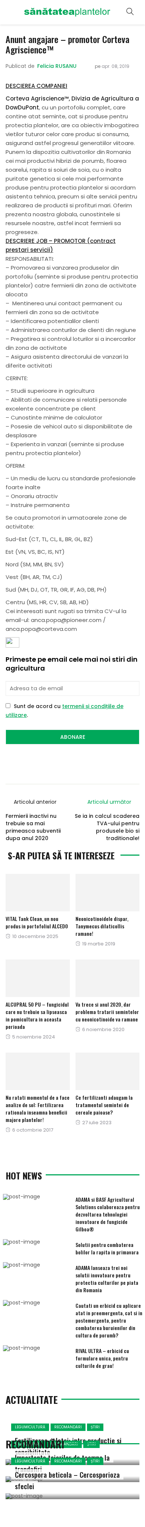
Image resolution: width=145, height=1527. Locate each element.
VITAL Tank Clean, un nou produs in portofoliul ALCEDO (37, 922)
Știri (95, 1427)
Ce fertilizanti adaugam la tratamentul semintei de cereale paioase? (104, 1104)
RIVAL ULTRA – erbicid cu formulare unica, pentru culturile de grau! (102, 1358)
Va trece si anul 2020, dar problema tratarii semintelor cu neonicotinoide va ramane (107, 1011)
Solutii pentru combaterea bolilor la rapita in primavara (107, 1248)
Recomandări (68, 1427)
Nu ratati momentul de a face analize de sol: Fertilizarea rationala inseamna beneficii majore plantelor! (38, 1108)
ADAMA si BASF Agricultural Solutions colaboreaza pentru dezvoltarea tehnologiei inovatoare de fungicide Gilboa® (107, 1214)
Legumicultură (30, 1427)
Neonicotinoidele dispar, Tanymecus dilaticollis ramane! (101, 926)
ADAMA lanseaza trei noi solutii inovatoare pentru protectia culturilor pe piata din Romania (106, 1279)
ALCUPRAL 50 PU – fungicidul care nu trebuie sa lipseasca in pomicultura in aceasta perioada (37, 1015)
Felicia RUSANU (57, 66)
